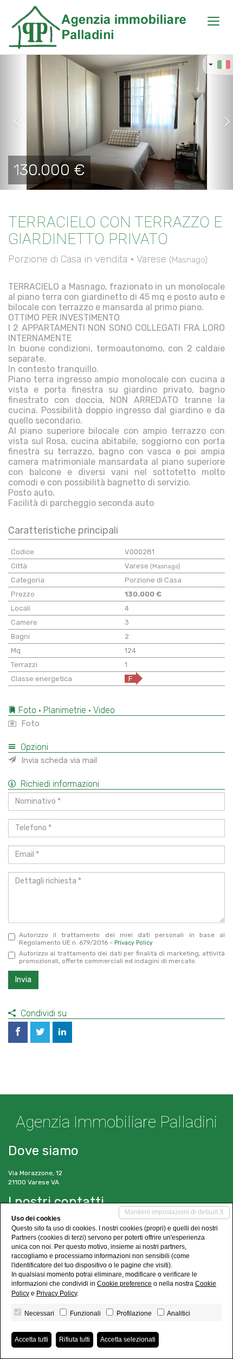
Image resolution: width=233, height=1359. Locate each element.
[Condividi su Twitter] (40, 1032)
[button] (11, 122)
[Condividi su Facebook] (18, 1032)
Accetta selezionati (128, 1339)
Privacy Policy (133, 942)
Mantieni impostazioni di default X (174, 1212)
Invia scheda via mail (58, 760)
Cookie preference (124, 1283)
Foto (29, 723)
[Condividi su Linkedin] (62, 1032)
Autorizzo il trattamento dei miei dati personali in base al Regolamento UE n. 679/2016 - (122, 938)
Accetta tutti (31, 1339)
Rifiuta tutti (74, 1339)
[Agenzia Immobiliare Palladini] (97, 27)
